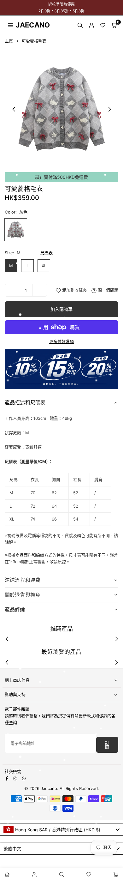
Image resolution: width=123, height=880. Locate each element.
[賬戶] (91, 24)
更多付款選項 (61, 341)
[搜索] (80, 24)
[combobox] (61, 829)
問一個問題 (107, 289)
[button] (114, 24)
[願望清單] (102, 24)
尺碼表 (46, 252)
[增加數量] (40, 290)
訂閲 (107, 744)
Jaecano (27, 24)
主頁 (9, 40)
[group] (61, 109)
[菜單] (10, 24)
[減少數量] (12, 290)
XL (44, 265)
